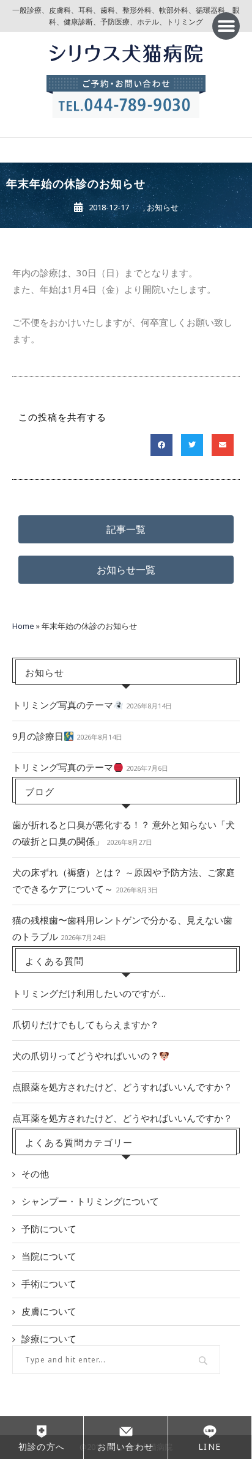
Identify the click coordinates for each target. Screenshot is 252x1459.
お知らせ (163, 207)
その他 (35, 1173)
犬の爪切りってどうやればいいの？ (85, 1055)
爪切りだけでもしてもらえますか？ (85, 1024)
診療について (48, 1338)
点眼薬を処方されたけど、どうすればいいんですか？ (122, 1087)
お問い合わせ (125, 1446)
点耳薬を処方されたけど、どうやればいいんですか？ (122, 1118)
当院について (48, 1256)
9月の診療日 (38, 736)
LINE (209, 1446)
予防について (48, 1228)
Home (23, 625)
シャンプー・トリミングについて (90, 1201)
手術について (48, 1283)
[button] (226, 26)
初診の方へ (41, 1446)
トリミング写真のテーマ (62, 705)
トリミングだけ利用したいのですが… (89, 993)
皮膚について (48, 1311)
